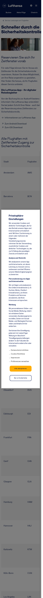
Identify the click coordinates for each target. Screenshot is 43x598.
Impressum (15, 358)
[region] (20, 299)
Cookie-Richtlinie (18, 354)
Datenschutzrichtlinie (19, 350)
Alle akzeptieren (20, 368)
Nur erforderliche (20, 378)
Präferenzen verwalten (20, 361)
